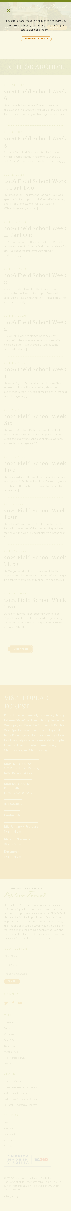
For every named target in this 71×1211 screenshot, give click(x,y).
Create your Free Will (36, 39)
